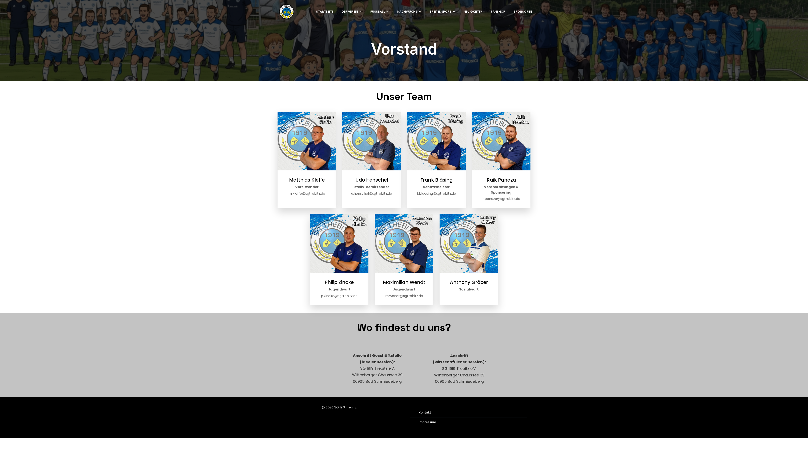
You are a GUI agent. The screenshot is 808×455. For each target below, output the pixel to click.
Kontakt (425, 412)
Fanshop (498, 11)
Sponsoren (523, 11)
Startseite (324, 11)
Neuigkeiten (473, 11)
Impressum (427, 422)
